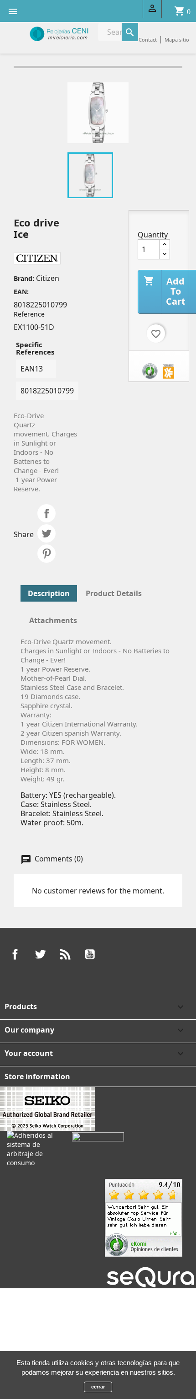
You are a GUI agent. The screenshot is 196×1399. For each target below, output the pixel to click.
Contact (148, 39)
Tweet (46, 533)
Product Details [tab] (114, 593)
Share (46, 513)
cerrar (98, 1386)
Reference (29, 314)
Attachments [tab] (53, 620)
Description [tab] (49, 593)
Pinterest (46, 553)
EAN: (21, 291)
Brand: (24, 278)
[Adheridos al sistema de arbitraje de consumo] (32, 1148)
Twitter (40, 954)
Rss (65, 954)
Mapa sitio (177, 39)
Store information (37, 1076)
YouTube (90, 954)
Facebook (15, 954)
